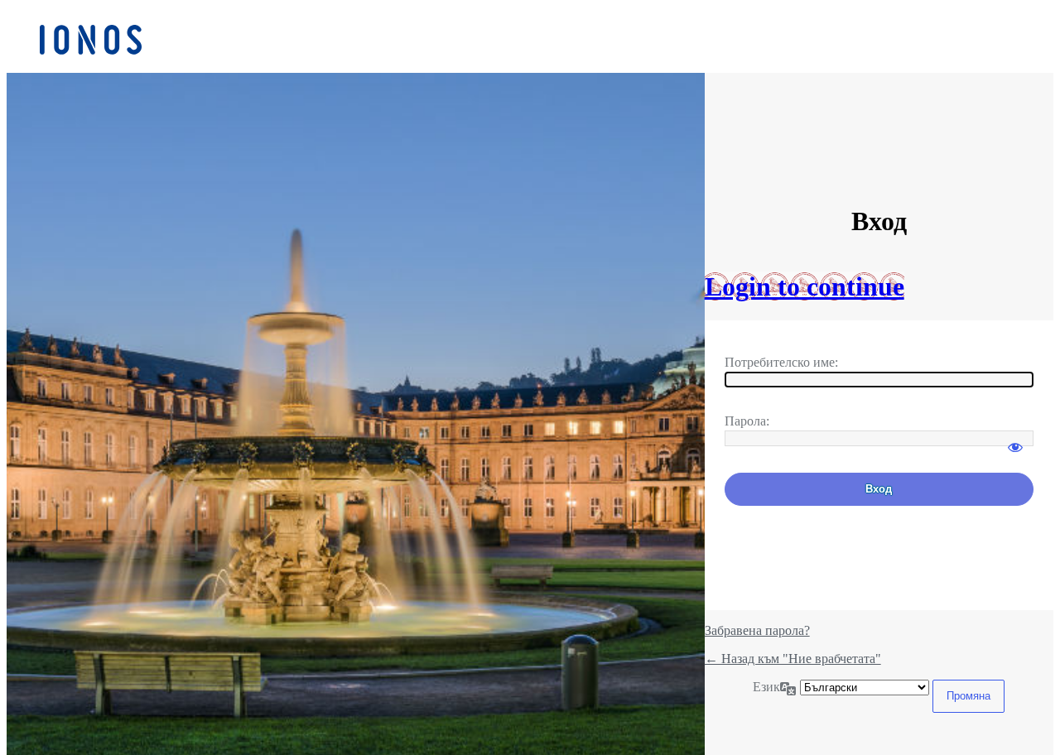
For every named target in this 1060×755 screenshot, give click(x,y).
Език (766, 687)
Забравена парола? (757, 630)
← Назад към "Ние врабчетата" (793, 659)
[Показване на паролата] (1015, 439)
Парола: (747, 421)
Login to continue (804, 286)
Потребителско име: (781, 362)
